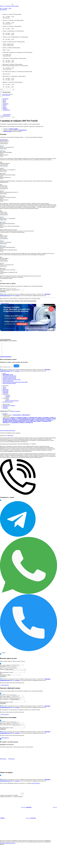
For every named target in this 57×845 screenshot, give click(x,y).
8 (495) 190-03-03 (36, 783)
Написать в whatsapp (15, 411)
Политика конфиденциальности (7, 430)
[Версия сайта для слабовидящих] (11, 94)
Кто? (1, 673)
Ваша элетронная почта (5, 697)
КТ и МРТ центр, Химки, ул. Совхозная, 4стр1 (39, 421)
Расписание (5, 98)
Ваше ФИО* (3, 288)
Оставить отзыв (4, 139)
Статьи (7, 399)
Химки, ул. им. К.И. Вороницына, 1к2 (21, 418)
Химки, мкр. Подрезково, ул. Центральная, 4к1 (16, 420)
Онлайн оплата (6, 110)
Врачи (4, 101)
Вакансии (8, 395)
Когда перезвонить (4, 699)
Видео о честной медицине (12, 400)
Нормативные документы (9, 405)
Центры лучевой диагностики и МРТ (12, 379)
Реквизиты (5, 408)
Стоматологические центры (9, 377)
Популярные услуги (8, 374)
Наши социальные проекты (9, 383)
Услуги (4, 100)
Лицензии (5, 406)
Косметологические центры (9, 378)
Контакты (5, 108)
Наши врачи (6, 389)
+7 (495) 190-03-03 (5, 94)
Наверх (3, 652)
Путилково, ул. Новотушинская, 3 (37, 420)
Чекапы (4, 107)
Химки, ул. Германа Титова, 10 (39, 418)
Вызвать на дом (6, 92)
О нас (4, 106)
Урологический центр (8, 380)
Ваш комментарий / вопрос (6, 672)
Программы (5, 103)
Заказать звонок (4, 411)
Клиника (2, 669)
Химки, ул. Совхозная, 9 (17, 417)
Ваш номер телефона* (5, 290)
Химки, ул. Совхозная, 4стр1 (30, 417)
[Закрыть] (22, 794)
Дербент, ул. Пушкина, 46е (26, 422)
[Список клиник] (12, 4)
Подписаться (3, 758)
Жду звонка (3, 703)
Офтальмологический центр (9, 375)
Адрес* (1, 668)
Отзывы (5, 105)
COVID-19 (5, 393)
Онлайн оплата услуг (8, 401)
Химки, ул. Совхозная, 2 (44, 417)
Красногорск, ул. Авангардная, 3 (11, 422)
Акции (4, 388)
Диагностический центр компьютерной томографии (15, 382)
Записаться (3, 291)
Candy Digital (10, 435)
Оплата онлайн (7, 114)
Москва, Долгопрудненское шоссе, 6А (17, 421)
